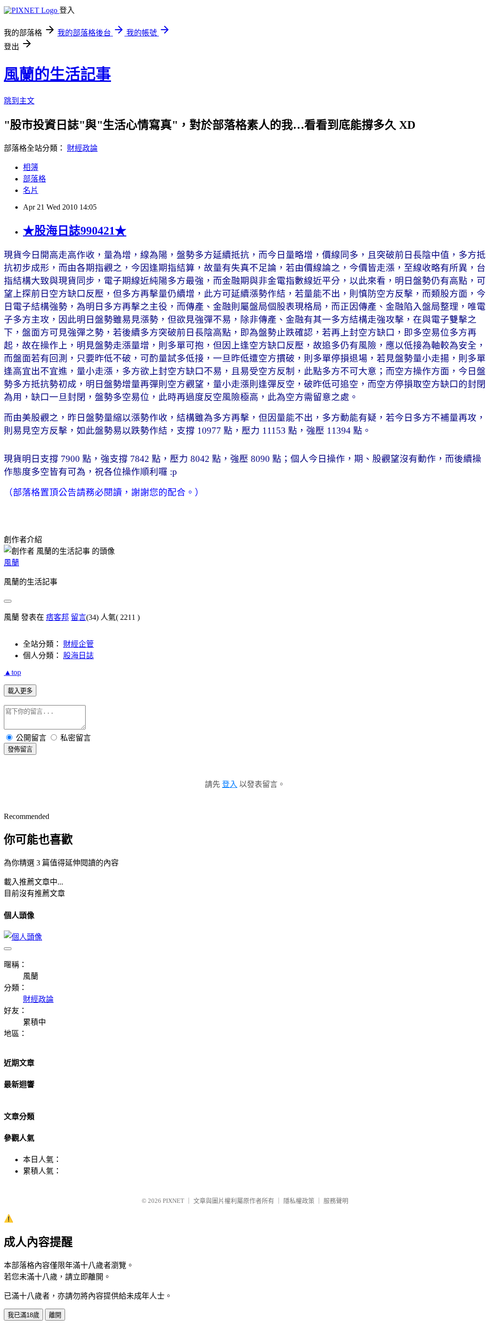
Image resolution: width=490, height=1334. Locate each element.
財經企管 (78, 644)
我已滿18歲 (23, 1315)
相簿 (30, 167)
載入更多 (20, 691)
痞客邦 (57, 617)
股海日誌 (78, 655)
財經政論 (82, 148)
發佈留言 (20, 749)
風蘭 (11, 563)
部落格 (34, 179)
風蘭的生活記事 (57, 74)
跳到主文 (19, 101)
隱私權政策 (298, 1200)
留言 (78, 617)
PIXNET (173, 1200)
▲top (12, 672)
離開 (55, 1315)
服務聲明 (335, 1200)
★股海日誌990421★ (74, 230)
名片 (30, 190)
